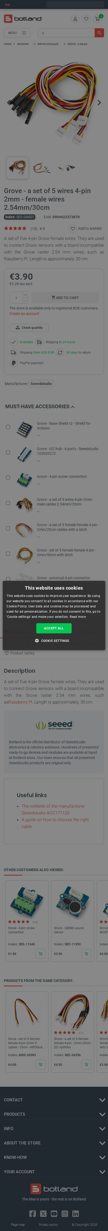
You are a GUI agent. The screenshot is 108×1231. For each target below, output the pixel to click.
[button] (54, 640)
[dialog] (54, 615)
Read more (78, 616)
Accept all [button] (54, 628)
